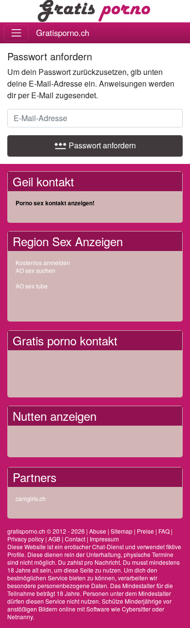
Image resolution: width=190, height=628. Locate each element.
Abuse (97, 531)
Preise (145, 531)
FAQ (164, 531)
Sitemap (122, 531)
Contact (75, 539)
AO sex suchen (36, 270)
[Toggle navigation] (16, 32)
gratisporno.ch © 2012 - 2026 (46, 531)
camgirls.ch (31, 498)
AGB (54, 539)
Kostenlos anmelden (43, 262)
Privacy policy (25, 539)
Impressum (104, 539)
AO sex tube (32, 286)
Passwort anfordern (95, 145)
